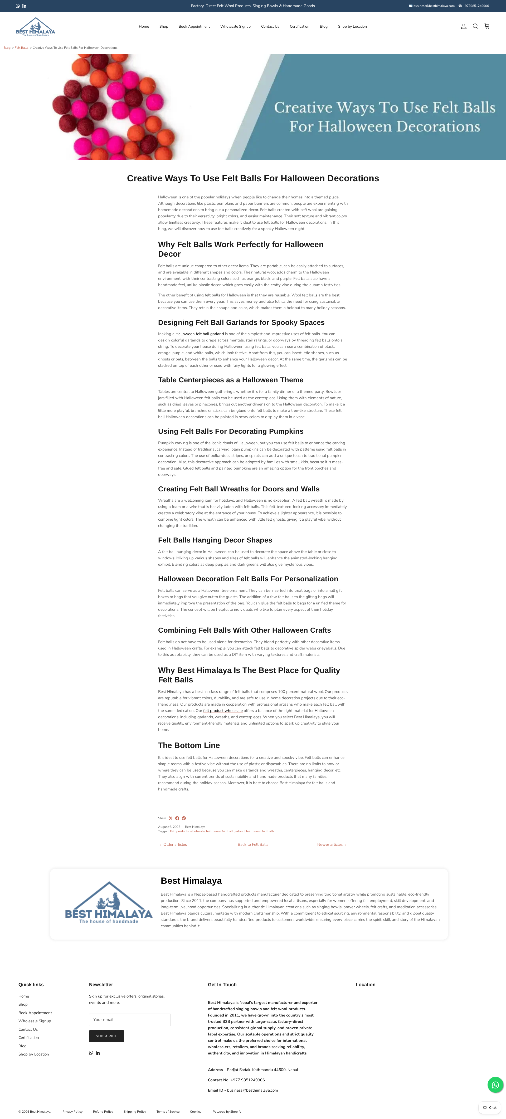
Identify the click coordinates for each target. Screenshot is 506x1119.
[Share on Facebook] (177, 818)
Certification (299, 26)
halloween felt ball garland (225, 831)
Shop (163, 26)
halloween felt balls (260, 831)
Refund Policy (103, 1112)
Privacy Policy (72, 1112)
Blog (324, 26)
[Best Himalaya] (35, 26)
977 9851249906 (248, 1080)
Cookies (195, 1112)
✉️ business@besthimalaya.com (432, 6)
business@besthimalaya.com (252, 1090)
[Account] (463, 26)
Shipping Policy (135, 1112)
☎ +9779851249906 (473, 6)
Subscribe (106, 1036)
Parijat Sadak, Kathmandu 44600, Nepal (262, 1069)
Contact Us (270, 26)
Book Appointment (194, 26)
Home (144, 26)
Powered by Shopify (227, 1112)
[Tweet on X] (171, 818)
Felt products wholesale (187, 831)
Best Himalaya (191, 881)
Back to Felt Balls (253, 844)
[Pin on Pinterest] (184, 818)
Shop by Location (352, 26)
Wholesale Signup (235, 26)
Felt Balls (21, 48)
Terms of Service (168, 1112)
